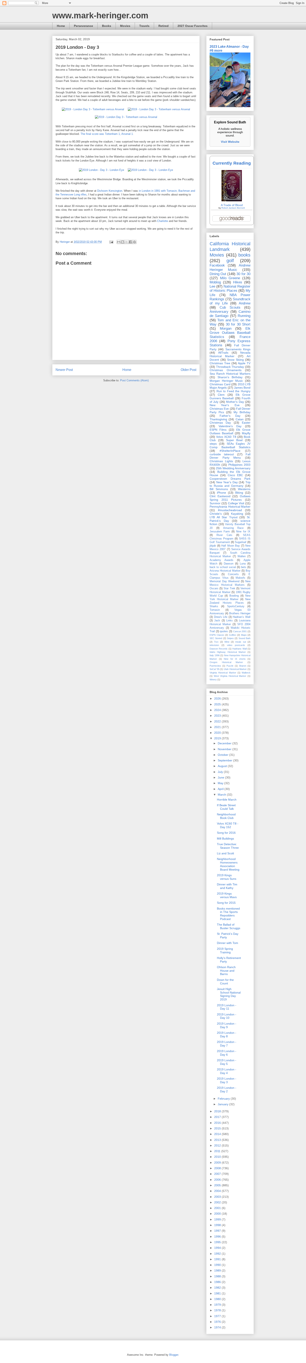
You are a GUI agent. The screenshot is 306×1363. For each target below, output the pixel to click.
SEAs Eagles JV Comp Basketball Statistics (230, 445)
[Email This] (119, 242)
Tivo (216, 642)
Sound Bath (244, 638)
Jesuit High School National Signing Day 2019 (229, 994)
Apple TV (244, 363)
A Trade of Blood (232, 205)
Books (106, 26)
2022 (218, 721)
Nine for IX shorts (235, 659)
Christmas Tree (220, 363)
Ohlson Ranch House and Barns (226, 970)
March (222, 794)
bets (243, 567)
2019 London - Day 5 (226, 1062)
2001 (218, 1208)
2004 (218, 1191)
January (223, 1104)
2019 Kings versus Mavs (227, 895)
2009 (218, 1162)
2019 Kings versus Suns (226, 877)
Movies (125, 26)
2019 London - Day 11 (226, 1007)
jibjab (213, 545)
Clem (221, 394)
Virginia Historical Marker (223, 672)
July (221, 771)
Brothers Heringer (239, 613)
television (214, 645)
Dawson (228, 563)
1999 (218, 1219)
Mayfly (246, 433)
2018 (218, 1111)
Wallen (242, 556)
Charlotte (162, 221)
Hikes (237, 282)
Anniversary (219, 312)
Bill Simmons (219, 489)
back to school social (223, 567)
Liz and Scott (225, 853)
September (225, 760)
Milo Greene (230, 278)
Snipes (230, 638)
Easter (246, 422)
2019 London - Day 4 (226, 1071)
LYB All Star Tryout (224, 517)
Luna (243, 563)
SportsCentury (235, 606)
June (221, 777)
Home (61, 26)
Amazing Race (233, 528)
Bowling (234, 595)
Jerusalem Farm (220, 531)
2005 (218, 1185)
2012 (218, 1145)
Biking (239, 492)
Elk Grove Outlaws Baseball (230, 431)
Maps (244, 635)
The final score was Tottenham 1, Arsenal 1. (107, 133)
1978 (218, 1310)
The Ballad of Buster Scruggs (228, 926)
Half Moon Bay (230, 545)
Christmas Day (220, 422)
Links (229, 620)
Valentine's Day (230, 426)
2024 (218, 710)
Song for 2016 (226, 832)
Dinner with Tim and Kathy (227, 886)
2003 (218, 1196)
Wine (226, 642)
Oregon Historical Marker (226, 662)
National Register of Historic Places (230, 288)
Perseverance (83, 26)
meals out (240, 642)
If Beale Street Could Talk (226, 807)
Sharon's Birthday (230, 377)
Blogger (173, 1354)
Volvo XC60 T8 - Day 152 (227, 825)
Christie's (216, 513)
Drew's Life (221, 617)
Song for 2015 (226, 902)
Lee (212, 286)
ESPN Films (218, 429)
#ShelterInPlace (230, 450)
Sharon (242, 666)
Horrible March (226, 799)
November (225, 749)
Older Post (188, 370)
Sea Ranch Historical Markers (230, 373)
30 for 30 (243, 274)
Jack (217, 620)
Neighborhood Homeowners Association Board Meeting (228, 864)
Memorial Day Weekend (224, 581)
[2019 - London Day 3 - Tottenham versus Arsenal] (93, 109)
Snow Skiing (235, 359)
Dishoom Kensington (109, 190)
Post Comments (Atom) (134, 380)
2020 (218, 732)
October (223, 754)
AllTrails (223, 352)
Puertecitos (215, 666)
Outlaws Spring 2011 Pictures (230, 497)
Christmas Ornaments (225, 370)
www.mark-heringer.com (100, 15)
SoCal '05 (214, 669)
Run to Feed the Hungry (233, 391)
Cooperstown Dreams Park (230, 478)
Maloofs (240, 577)
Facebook (217, 265)
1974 (218, 1327)
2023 (218, 715)
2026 (218, 698)
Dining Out (218, 274)
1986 (218, 1282)
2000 (218, 1213)
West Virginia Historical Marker (230, 676)
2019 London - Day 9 (226, 1025)
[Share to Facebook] (130, 242)
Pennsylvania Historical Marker (230, 506)
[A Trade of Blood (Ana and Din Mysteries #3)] (231, 200)
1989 (218, 1270)
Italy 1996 (215, 655)
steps (213, 443)
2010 (218, 1156)
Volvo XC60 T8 (226, 436)
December (225, 743)
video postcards (236, 645)
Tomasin (215, 609)
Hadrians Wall (239, 648)
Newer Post (64, 370)
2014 (218, 1134)
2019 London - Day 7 (226, 1043)
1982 (218, 1287)
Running (244, 316)
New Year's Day (227, 482)
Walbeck (246, 672)
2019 (218, 738)
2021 (218, 727)
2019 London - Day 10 (226, 1016)
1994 (218, 1247)
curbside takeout (222, 454)
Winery (213, 679)
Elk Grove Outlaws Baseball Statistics (230, 333)
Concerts (233, 574)
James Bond (242, 387)
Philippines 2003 (239, 464)
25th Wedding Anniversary (233, 468)
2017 (218, 1117)
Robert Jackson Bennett (233, 208)
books (244, 255)
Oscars (214, 588)
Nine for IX (243, 531)
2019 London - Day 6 (226, 1052)
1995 (218, 1242)
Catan (240, 419)
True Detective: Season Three (228, 845)
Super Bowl (234, 440)
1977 (218, 1316)
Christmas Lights (221, 461)
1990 (218, 1265)
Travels (144, 26)
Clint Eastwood (220, 496)
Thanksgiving (218, 419)
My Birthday (242, 412)
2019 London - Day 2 (226, 1089)
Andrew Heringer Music (230, 267)
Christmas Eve (219, 408)
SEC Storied (216, 638)
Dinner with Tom (227, 943)
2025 (218, 704)
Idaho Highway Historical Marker (228, 652)
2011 (217, 1151)
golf (230, 260)
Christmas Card (220, 384)
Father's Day (230, 415)
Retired (163, 26)
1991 (218, 1259)
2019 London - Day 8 (226, 1034)
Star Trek (229, 588)
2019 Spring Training (225, 950)
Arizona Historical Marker (225, 570)
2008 (218, 1168)
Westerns (244, 489)
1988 (218, 1276)
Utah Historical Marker (235, 669)
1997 (218, 1230)
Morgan (225, 328)
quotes (224, 631)
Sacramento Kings (237, 349)
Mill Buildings (225, 838)
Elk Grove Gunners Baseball (230, 396)
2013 (218, 1139)
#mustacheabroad (230, 510)
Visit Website (230, 141)
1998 (218, 1225)
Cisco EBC (235, 475)
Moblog (215, 282)
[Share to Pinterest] (134, 242)
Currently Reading (232, 163)
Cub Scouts (230, 307)
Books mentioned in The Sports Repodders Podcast (228, 914)
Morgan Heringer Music (226, 380)
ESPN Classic (217, 635)
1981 (218, 1293)
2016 (218, 1122)
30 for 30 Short (238, 324)
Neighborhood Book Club (226, 816)
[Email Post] (111, 241)
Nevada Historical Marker (230, 354)
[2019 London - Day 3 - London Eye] (101, 169)
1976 (218, 1321)
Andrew (244, 303)
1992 (218, 1253)
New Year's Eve (225, 405)
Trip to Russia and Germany (230, 484)
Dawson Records (219, 648)
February (224, 1098)
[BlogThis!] (123, 242)
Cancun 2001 (240, 631)
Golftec (232, 635)
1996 (218, 1236)
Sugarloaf (240, 542)
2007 (218, 1173)
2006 (218, 1179)
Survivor (215, 503)
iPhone (221, 492)
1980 (218, 1299)
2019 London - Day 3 (226, 1080)
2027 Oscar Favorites (193, 26)
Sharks (214, 606)
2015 (218, 1128)
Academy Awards (221, 560)
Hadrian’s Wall (241, 617)
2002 (218, 1202)
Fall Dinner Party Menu (230, 456)
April (221, 789)
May (221, 783)
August (223, 766)
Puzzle (229, 666)
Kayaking (237, 513)
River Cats (224, 535)
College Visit (236, 503)
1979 (218, 1304)
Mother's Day (235, 401)
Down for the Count (225, 981)
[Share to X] (126, 242)
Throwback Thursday (230, 366)
